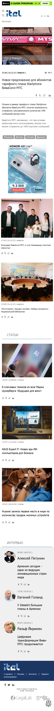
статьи (12, 335)
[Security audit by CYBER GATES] (43, 698)
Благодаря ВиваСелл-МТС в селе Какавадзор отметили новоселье (26, 246)
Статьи (21, 380)
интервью (15, 543)
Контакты (33, 674)
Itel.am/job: (7, 21)
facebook (8, 137)
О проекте (8, 674)
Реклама (21, 674)
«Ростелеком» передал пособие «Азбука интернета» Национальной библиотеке (24, 310)
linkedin (42, 137)
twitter (20, 137)
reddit (31, 137)
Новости (21, 73)
